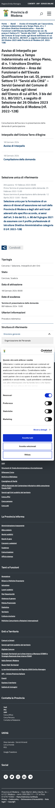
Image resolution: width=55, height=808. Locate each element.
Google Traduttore (10, 752)
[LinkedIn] (24, 777)
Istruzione (5, 585)
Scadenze (5, 547)
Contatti (31, 3)
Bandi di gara (7, 538)
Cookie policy (14, 799)
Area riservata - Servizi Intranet (15, 742)
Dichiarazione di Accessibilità (32, 799)
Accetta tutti (27, 438)
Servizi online (47, 3)
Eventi (4, 678)
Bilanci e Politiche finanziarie (13, 580)
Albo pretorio (7, 530)
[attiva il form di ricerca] (41, 13)
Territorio (5, 611)
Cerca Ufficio (8, 714)
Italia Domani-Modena (10, 660)
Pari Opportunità (8, 594)
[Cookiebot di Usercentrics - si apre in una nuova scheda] (41, 351)
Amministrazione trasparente (13, 525)
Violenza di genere (9, 598)
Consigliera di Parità (9, 481)
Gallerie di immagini (9, 687)
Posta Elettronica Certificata (27, 796)
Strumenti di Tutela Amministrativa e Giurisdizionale (22, 468)
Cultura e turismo (8, 616)
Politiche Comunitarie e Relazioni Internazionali (20, 620)
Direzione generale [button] (12, 334)
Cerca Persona (9, 717)
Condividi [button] (14, 247)
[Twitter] (12, 777)
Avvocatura (6, 576)
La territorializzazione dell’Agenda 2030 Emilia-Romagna (24, 669)
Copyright (11, 801)
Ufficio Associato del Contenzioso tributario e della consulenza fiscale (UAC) (26, 486)
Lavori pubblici (7, 589)
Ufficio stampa (7, 556)
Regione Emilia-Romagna (11, 3)
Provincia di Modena (19, 14)
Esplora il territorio (9, 682)
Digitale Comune (8, 649)
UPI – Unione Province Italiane (13, 673)
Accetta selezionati (27, 446)
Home (4, 23)
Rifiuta (27, 455)
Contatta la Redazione (12, 720)
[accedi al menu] (49, 13)
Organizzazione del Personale (18, 340)
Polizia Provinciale (9, 602)
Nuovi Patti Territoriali (10, 664)
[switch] (48, 403)
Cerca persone (7, 501)
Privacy (4, 799)
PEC (5, 709)
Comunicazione (7, 552)
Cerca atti (5, 505)
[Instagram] (18, 777)
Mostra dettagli (40, 430)
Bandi (13, 23)
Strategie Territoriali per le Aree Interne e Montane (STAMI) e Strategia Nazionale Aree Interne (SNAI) (25, 654)
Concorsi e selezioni (9, 543)
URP (38, 3)
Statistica (5, 607)
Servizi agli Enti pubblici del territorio (16, 492)
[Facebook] (6, 777)
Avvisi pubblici (7, 534)
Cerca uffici (6, 496)
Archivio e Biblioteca (9, 476)
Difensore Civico (8, 472)
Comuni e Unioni (8, 640)
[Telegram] (30, 777)
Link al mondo (9, 744)
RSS (5, 747)
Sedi (5, 707)
